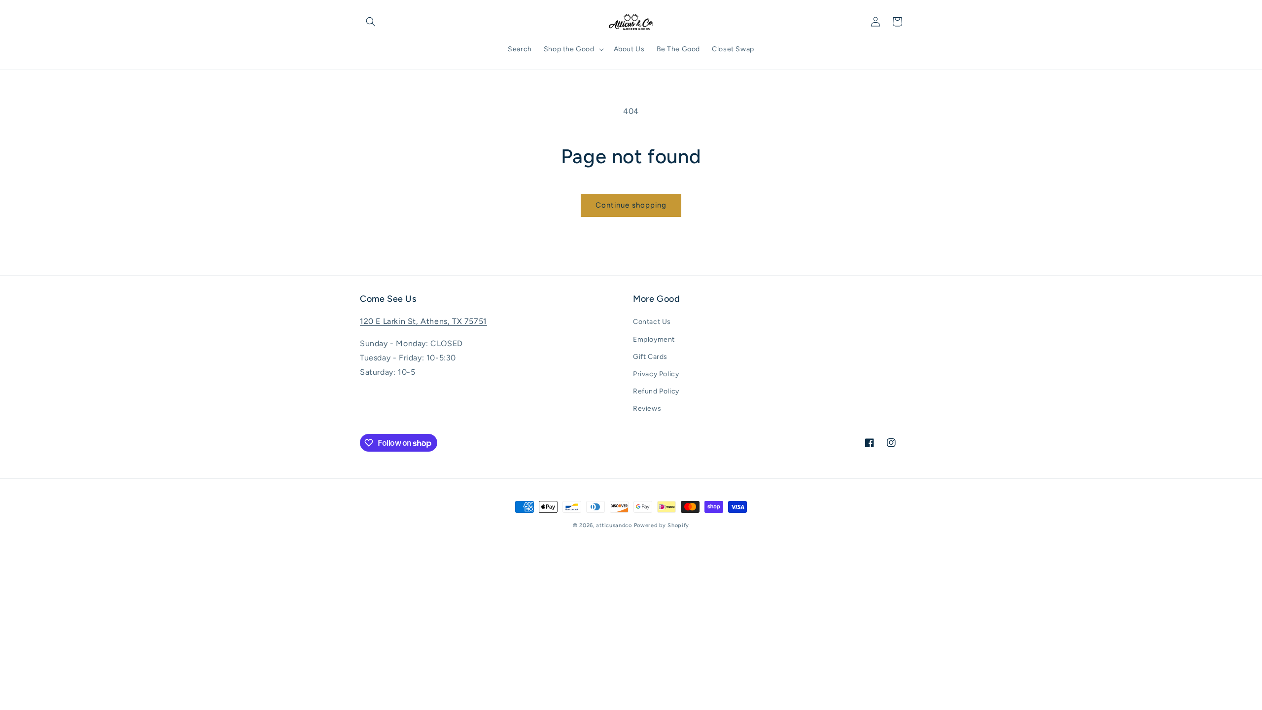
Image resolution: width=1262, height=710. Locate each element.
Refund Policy (656, 391)
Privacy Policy (656, 374)
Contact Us (652, 322)
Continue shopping (631, 205)
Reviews (647, 408)
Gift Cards (650, 357)
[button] (371, 22)
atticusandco (613, 525)
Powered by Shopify (662, 525)
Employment (654, 339)
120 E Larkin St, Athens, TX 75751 (423, 321)
